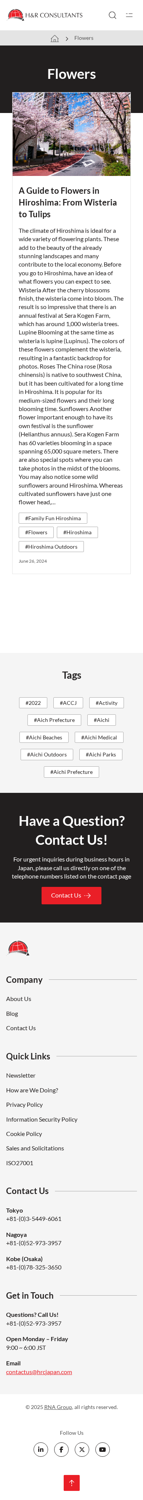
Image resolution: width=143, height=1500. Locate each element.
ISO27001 (19, 1162)
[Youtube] (102, 1449)
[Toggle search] (112, 15)
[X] (82, 1449)
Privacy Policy (24, 1104)
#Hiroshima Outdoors (51, 546)
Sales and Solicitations (35, 1148)
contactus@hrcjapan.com (39, 1371)
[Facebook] (61, 1449)
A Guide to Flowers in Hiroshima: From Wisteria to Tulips (68, 202)
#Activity (106, 703)
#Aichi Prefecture (71, 772)
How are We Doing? (32, 1090)
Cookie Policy (24, 1133)
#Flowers (36, 532)
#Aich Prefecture (54, 720)
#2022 (33, 703)
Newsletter (20, 1075)
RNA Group (58, 1407)
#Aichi (101, 720)
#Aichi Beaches (44, 737)
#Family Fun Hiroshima (53, 518)
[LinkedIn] (41, 1449)
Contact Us (66, 895)
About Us (18, 998)
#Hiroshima (77, 532)
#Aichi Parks (101, 754)
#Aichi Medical (99, 737)
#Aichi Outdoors (47, 754)
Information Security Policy (41, 1119)
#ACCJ (68, 703)
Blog (12, 1013)
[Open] (129, 15)
